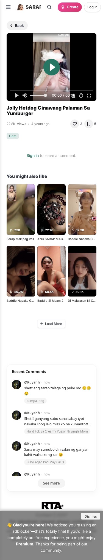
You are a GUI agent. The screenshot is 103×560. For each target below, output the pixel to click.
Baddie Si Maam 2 (50, 301)
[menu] (8, 7)
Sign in (33, 155)
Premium (24, 544)
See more (51, 483)
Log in (92, 7)
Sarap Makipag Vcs (20, 239)
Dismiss (91, 516)
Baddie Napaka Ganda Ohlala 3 (29, 301)
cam (12, 136)
